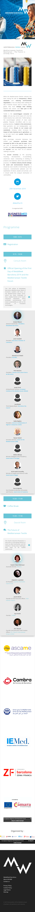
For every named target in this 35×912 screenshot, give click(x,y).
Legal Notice (7, 890)
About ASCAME (7, 879)
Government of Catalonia (21, 492)
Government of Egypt (12, 475)
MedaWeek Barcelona (9, 877)
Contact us (6, 881)
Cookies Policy (7, 888)
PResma (19, 567)
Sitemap (5, 892)
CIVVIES (13, 615)
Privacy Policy (7, 885)
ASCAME (14, 357)
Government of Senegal (12, 458)
